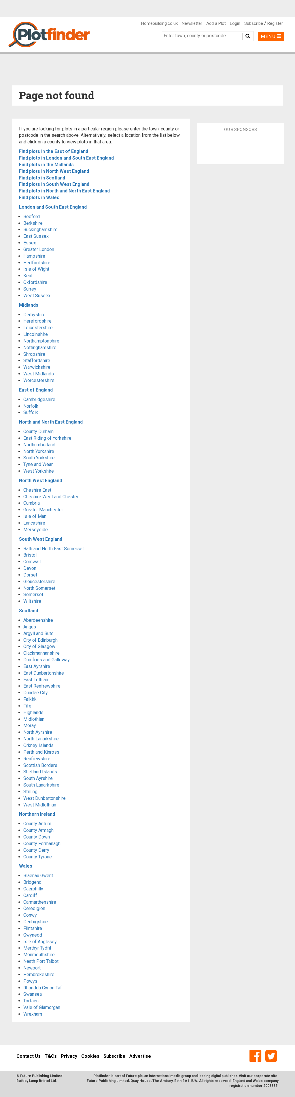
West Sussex (36, 295)
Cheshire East (37, 490)
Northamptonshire (41, 341)
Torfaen (31, 1001)
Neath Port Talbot (40, 961)
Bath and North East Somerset (53, 548)
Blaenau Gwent (38, 875)
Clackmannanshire (41, 653)
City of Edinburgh (40, 640)
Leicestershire (38, 327)
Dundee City (35, 692)
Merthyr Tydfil (37, 948)
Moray (29, 725)
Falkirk (30, 699)
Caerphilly (33, 889)
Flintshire (32, 928)
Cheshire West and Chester (50, 496)
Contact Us (28, 1056)
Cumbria (31, 503)
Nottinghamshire (39, 347)
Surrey (29, 289)
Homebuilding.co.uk (159, 23)
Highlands (33, 712)
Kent (28, 275)
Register (275, 23)
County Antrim (37, 823)
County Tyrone (37, 857)
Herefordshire (37, 321)
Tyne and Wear (38, 464)
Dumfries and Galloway (46, 659)
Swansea (32, 994)
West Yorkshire (38, 471)
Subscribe (253, 23)
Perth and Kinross (41, 752)
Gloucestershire (39, 581)
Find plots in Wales (39, 197)
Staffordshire (36, 360)
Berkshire (33, 223)
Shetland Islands (40, 771)
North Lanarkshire (41, 739)
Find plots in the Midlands (46, 164)
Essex (29, 243)
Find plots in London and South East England (66, 158)
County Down (36, 837)
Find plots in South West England (54, 184)
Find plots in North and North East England (64, 191)
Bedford (31, 216)
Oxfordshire (35, 282)
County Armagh (38, 830)
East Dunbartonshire (43, 673)
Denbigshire (35, 921)
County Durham (38, 431)
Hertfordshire (36, 262)
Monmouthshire (39, 954)
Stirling (30, 791)
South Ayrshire (38, 778)
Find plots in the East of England (53, 151)
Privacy (69, 1056)
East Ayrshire (36, 666)
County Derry (36, 850)
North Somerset (39, 588)
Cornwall (32, 561)
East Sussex (36, 236)
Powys (30, 981)
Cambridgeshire (39, 399)
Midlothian (33, 719)
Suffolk (30, 412)
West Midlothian (39, 805)
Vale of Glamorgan (41, 1007)
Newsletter (192, 23)
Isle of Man (34, 516)
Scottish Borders (40, 765)
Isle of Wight (36, 269)
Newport (32, 968)
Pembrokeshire (38, 974)
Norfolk (30, 406)
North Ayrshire (37, 732)
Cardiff (30, 895)
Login (235, 23)
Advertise (140, 1056)
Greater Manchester (43, 509)
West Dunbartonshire (44, 798)
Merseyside (35, 529)
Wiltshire (32, 601)
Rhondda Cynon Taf (42, 988)
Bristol (30, 555)
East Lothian (35, 679)
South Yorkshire (39, 457)
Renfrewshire (36, 758)
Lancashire (34, 523)
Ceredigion (34, 908)
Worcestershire (38, 380)
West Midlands (38, 374)
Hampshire (34, 256)
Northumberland (39, 445)
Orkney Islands (38, 745)
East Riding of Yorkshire (47, 438)
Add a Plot (216, 23)
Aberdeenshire (38, 620)
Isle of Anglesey (40, 941)
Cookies (90, 1056)
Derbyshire (34, 314)
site (274, 1076)
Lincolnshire (35, 334)
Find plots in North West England (54, 171)
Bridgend (32, 882)
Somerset (33, 594)
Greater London (38, 249)
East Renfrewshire (41, 686)
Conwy (30, 915)
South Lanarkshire (41, 785)
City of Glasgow (39, 646)
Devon (29, 568)
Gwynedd (32, 935)
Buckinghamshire (40, 229)
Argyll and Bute (38, 633)
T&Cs (51, 1056)
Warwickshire (36, 367)
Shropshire (34, 354)
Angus (29, 627)
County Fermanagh (41, 843)
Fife (27, 706)
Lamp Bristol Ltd (42, 1081)
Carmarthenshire (39, 902)
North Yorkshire (38, 451)
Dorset (30, 575)
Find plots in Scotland (42, 178)
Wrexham (32, 1014)
